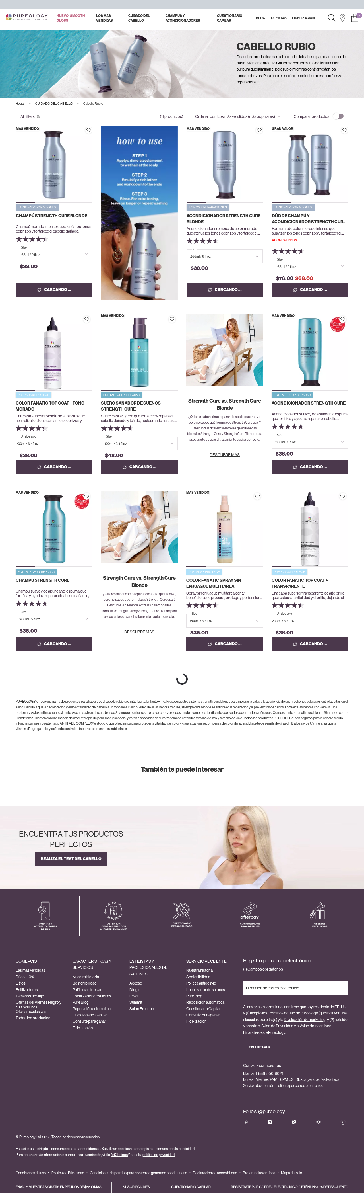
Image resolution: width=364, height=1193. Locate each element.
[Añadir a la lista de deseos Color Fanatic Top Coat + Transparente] (342, 496)
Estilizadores (27, 989)
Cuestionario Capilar (90, 1015)
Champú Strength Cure (42, 580)
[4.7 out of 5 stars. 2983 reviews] (32, 603)
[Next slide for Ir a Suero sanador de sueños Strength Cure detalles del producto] (175, 352)
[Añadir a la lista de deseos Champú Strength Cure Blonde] (88, 130)
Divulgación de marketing (305, 1019)
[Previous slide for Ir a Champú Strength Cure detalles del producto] (18, 529)
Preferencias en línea (259, 1173)
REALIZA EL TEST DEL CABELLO (71, 858)
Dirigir (134, 989)
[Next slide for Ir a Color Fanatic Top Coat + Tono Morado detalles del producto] (90, 352)
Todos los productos (33, 1018)
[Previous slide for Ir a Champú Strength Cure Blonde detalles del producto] (18, 165)
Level (133, 996)
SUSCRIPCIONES (136, 1187)
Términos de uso (281, 1013)
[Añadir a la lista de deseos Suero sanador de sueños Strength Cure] (172, 319)
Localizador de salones (92, 996)
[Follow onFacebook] (245, 1122)
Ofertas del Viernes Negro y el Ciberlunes (38, 1004)
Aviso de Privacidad (277, 1026)
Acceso (135, 983)
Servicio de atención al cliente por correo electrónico (283, 1085)
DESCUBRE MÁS (225, 454)
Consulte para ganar (89, 1021)
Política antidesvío (87, 989)
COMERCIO (26, 961)
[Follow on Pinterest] (318, 1122)
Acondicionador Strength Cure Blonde (223, 218)
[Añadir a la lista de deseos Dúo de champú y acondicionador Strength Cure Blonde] (344, 130)
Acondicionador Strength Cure (309, 403)
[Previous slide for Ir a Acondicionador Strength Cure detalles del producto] (274, 352)
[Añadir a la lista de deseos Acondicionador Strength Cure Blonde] (259, 130)
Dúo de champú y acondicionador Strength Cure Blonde (309, 219)
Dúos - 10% (25, 977)
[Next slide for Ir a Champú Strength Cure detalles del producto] (90, 529)
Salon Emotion (141, 1009)
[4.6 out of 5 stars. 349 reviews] (289, 251)
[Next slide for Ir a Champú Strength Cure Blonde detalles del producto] (90, 165)
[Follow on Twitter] (294, 1122)
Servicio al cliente (206, 961)
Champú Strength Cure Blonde (51, 215)
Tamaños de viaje (30, 996)
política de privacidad (158, 1155)
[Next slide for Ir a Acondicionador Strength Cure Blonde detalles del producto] (260, 165)
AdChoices (119, 1155)
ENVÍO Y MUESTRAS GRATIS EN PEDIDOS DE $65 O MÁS (59, 1187)
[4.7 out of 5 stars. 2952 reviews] (288, 426)
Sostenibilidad (85, 983)
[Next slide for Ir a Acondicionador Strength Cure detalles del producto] (346, 352)
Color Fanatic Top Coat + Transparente (300, 583)
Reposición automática (92, 1009)
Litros (21, 983)
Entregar (259, 1047)
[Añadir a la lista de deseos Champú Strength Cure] (86, 496)
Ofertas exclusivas (31, 1011)
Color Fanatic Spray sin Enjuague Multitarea (213, 583)
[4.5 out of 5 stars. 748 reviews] (288, 605)
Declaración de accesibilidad (215, 1173)
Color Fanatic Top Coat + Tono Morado (50, 406)
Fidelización (83, 1028)
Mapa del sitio (291, 1173)
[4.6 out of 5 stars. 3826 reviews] (203, 605)
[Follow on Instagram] (270, 1122)
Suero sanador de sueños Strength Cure (131, 406)
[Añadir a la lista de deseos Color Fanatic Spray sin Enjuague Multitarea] (257, 496)
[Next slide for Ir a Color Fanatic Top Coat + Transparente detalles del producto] (346, 529)
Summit (135, 1002)
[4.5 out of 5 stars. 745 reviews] (118, 428)
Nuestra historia (86, 977)
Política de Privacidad (67, 1173)
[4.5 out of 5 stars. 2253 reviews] (203, 241)
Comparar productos (311, 116)
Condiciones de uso (31, 1173)
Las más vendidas (30, 970)
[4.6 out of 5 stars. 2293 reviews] (33, 239)
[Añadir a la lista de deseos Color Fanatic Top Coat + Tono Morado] (86, 319)
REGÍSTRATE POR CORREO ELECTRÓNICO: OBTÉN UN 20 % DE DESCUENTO (289, 1187)
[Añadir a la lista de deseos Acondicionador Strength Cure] (342, 319)
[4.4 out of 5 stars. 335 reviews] (32, 428)
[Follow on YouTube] (343, 1122)
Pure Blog (81, 1002)
